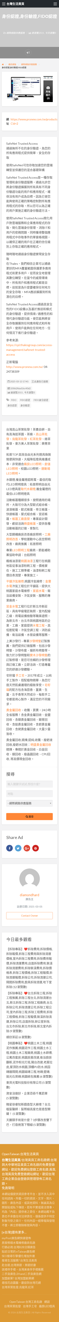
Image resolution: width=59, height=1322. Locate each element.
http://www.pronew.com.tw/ (24, 367)
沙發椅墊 (35, 641)
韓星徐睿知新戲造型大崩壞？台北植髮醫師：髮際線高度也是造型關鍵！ (28, 1109)
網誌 (47, 1301)
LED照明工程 (21, 550)
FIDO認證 (25, 400)
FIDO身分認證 (41, 400)
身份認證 (12, 405)
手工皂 (20, 675)
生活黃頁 (31, 1260)
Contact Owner (29, 915)
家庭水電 (39, 591)
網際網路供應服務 (15, 32)
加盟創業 (25, 1278)
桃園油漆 (27, 561)
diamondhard (29, 895)
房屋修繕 (7, 1242)
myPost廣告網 (11, 1238)
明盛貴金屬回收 (40, 744)
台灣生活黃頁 (15, 4)
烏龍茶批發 (19, 439)
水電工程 (39, 625)
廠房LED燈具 (47, 1306)
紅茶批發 (36, 439)
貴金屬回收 (13, 710)
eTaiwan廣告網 (25, 1251)
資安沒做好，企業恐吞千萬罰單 (27, 1093)
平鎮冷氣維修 (15, 581)
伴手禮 (34, 1269)
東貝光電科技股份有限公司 (24, 1082)
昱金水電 (12, 606)
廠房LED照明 (32, 464)
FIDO (13, 400)
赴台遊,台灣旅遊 (12, 1265)
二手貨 (29, 1274)
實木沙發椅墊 (39, 655)
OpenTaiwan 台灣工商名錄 (25, 1301)
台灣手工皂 (30, 1306)
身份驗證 (25, 405)
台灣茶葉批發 (10, 1287)
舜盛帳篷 (30, 523)
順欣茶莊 (12, 1037)
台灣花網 (35, 1282)
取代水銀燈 (28, 489)
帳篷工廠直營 (21, 519)
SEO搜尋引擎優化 (13, 1256)
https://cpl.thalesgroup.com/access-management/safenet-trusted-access (29, 349)
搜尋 (30, 816)
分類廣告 (30, 1247)
